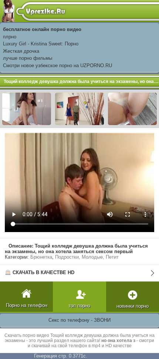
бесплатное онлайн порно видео (42, 29)
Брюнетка (41, 257)
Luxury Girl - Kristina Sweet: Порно (40, 43)
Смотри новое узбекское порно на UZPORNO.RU (57, 65)
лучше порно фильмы (27, 58)
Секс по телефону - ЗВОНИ (79, 320)
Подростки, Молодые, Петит (87, 257)
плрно (9, 36)
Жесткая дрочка (21, 51)
